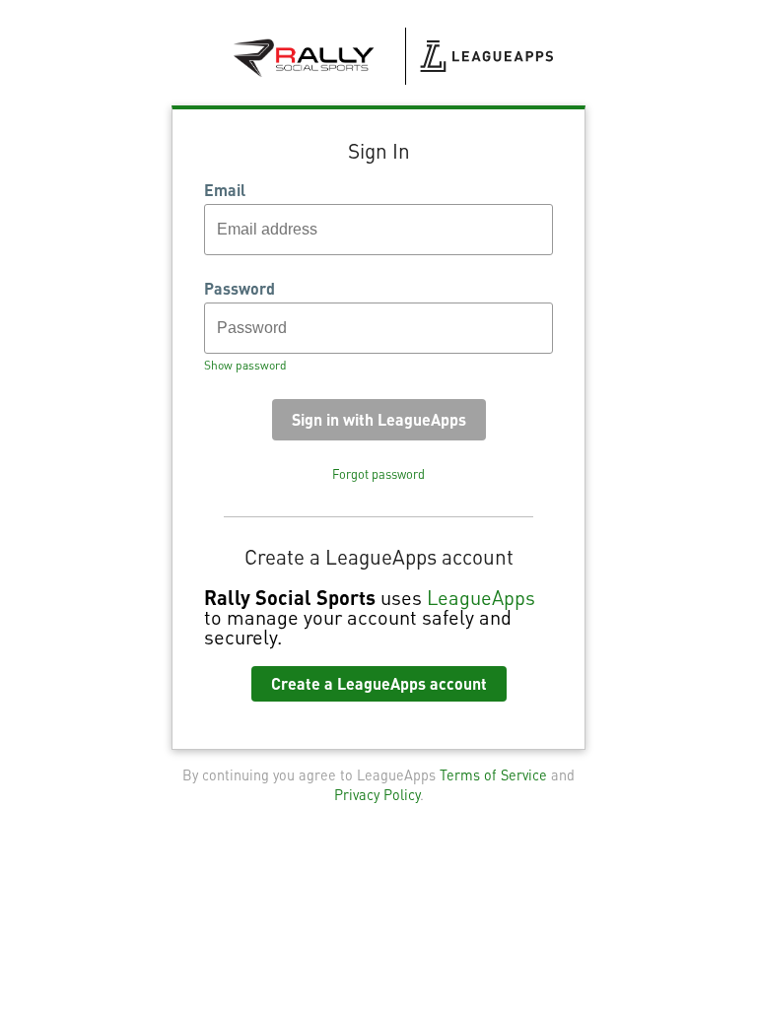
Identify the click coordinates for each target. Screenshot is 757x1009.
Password (239, 289)
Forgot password (378, 474)
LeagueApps (481, 597)
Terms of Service (493, 774)
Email (224, 190)
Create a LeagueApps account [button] (379, 683)
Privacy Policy (377, 794)
